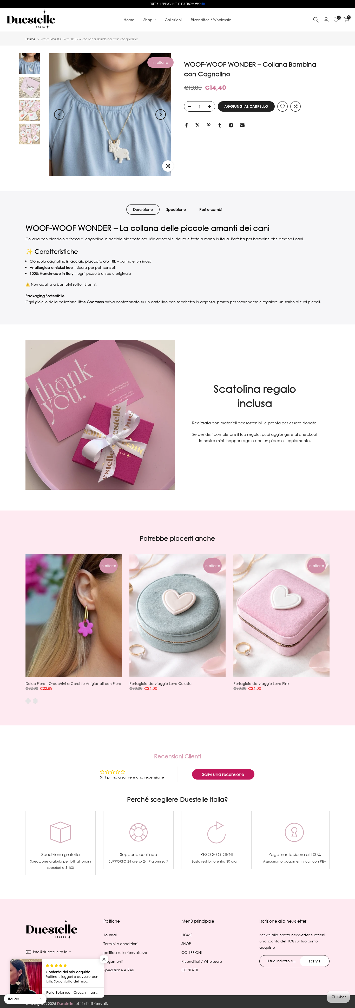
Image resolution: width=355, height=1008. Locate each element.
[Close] (237, 437)
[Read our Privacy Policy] (222, 548)
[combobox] (143, 500)
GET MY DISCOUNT (177, 521)
